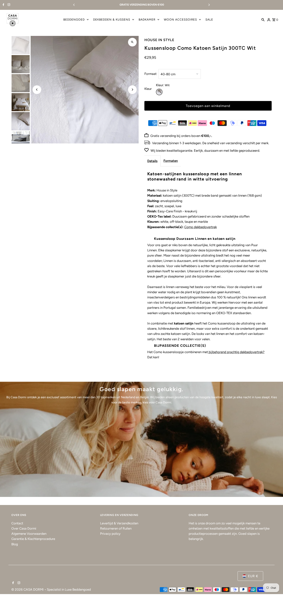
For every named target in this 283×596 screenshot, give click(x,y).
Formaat (150, 74)
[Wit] (159, 92)
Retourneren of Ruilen (115, 528)
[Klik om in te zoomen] (132, 42)
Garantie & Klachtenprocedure (33, 539)
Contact (17, 523)
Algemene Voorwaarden (28, 534)
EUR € (253, 576)
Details (152, 161)
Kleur (148, 89)
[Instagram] (8, 5)
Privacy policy (110, 534)
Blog (14, 544)
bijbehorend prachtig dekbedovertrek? (236, 352)
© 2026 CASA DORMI (27, 589)
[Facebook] (3, 5)
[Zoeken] (262, 19)
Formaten (170, 161)
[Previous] (74, 5)
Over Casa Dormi (23, 528)
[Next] (209, 5)
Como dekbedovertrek (200, 227)
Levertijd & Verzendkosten (119, 523)
